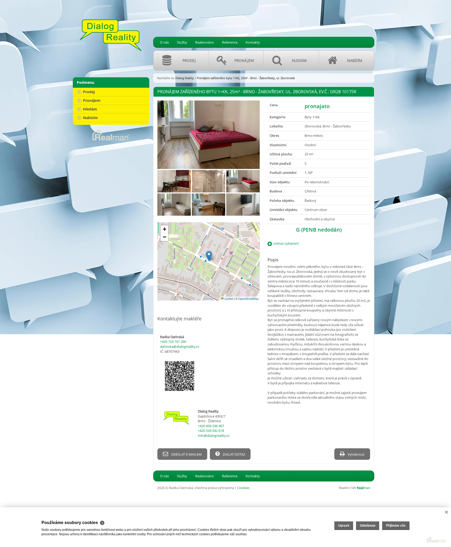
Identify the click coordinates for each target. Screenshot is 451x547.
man (363, 487)
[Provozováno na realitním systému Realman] (110, 134)
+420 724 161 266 (173, 341)
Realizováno (204, 42)
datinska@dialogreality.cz (179, 346)
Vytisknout (356, 454)
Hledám (89, 109)
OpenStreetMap (248, 298)
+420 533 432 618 (211, 430)
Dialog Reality (184, 78)
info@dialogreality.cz (214, 435)
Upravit (343, 525)
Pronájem (91, 100)
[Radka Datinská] (111, 35)
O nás (164, 42)
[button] (209, 256)
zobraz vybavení (286, 243)
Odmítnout (367, 525)
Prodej (88, 91)
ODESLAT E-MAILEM (186, 454)
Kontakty (253, 42)
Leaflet (228, 298)
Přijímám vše (396, 525)
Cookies (243, 487)
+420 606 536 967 (211, 426)
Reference (230, 42)
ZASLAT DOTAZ (233, 454)
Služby (182, 42)
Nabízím (90, 117)
